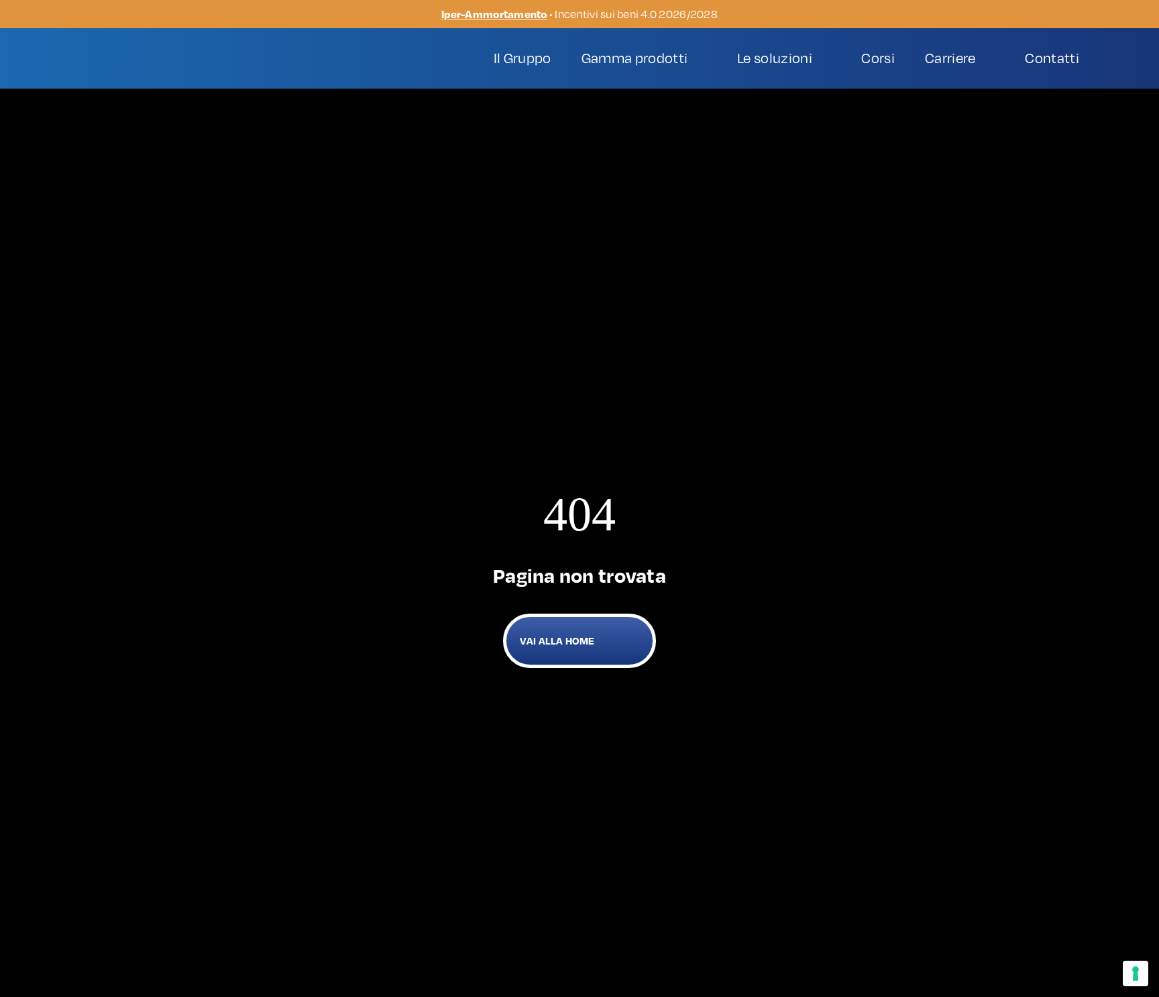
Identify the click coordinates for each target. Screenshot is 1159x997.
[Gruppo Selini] (137, 52)
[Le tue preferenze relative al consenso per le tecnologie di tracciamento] (1135, 973)
